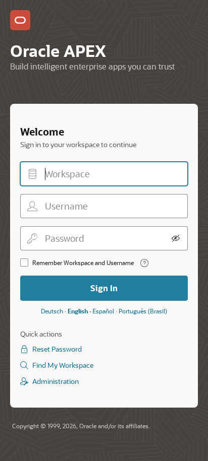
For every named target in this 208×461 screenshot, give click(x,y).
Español (103, 311)
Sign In (104, 288)
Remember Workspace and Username (83, 262)
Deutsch (52, 311)
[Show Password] (176, 238)
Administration (55, 381)
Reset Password (57, 349)
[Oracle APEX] (20, 20)
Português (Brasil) (143, 311)
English (78, 311)
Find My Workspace (62, 365)
